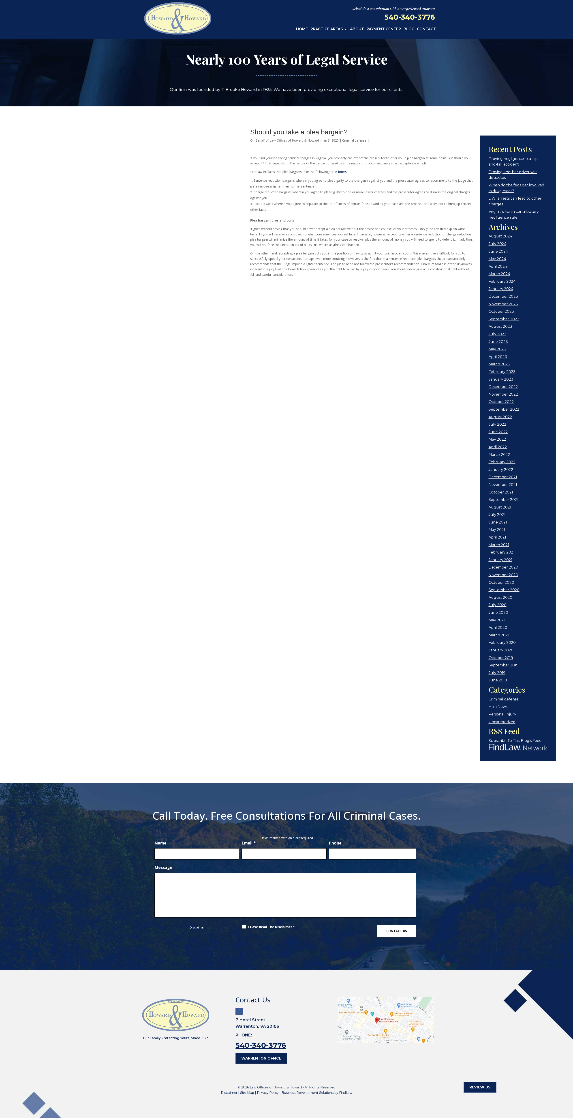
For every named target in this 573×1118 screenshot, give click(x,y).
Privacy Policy (268, 1093)
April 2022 (498, 447)
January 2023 (501, 379)
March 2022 (499, 454)
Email (249, 843)
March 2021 (499, 545)
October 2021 (501, 492)
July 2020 (498, 605)
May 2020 (497, 620)
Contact (426, 29)
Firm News (498, 706)
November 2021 (503, 485)
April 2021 (497, 537)
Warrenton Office (261, 1058)
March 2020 (499, 635)
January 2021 (500, 560)
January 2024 (501, 289)
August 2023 (500, 326)
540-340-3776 (409, 17)
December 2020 (503, 567)
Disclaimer (197, 927)
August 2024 (500, 236)
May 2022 (497, 439)
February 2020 (502, 642)
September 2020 (504, 590)
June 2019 (498, 680)
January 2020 (501, 650)
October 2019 (501, 658)
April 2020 (498, 627)
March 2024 (499, 274)
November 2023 (503, 304)
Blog (409, 29)
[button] (568, 1085)
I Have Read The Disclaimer (271, 927)
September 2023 (504, 319)
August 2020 (500, 597)
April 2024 (498, 266)
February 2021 (502, 552)
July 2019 (497, 673)
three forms (338, 172)
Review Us (480, 1087)
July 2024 (497, 244)
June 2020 (498, 612)
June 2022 (498, 432)
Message (163, 867)
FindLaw (345, 1093)
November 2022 (503, 394)
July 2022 (497, 424)
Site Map (247, 1093)
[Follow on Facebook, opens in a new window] (239, 1011)
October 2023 (501, 311)
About (357, 29)
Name (160, 843)
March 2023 (499, 364)
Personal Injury (502, 714)
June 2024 (498, 251)
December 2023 (503, 296)
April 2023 (498, 357)
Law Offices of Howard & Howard (294, 140)
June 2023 (498, 342)
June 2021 (498, 522)
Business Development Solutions (308, 1093)
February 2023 (502, 372)
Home (302, 29)
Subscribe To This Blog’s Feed (515, 741)
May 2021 (497, 530)
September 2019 (503, 665)
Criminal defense (354, 140)
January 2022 (501, 469)
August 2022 (500, 417)
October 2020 (501, 582)
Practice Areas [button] (326, 29)
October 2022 (501, 402)
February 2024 (502, 281)
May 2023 (497, 349)
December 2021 (503, 477)
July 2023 (497, 334)
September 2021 (503, 500)
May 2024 (497, 259)
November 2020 (503, 575)
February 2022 (502, 462)
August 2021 (500, 507)
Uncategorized (502, 722)
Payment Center (384, 29)
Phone (335, 843)
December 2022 (503, 387)
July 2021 (497, 515)
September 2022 (504, 409)
